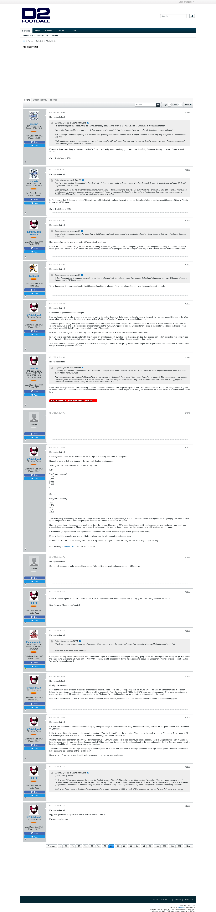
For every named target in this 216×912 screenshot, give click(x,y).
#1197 (187, 677)
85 (144, 846)
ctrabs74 (34, 124)
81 (118, 846)
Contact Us (166, 900)
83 (131, 846)
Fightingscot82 (34, 642)
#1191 (187, 357)
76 (85, 846)
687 (179, 846)
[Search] (192, 16)
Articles (48, 30)
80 (111, 846)
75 (79, 846)
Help (155, 900)
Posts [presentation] (27, 100)
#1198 (187, 718)
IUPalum (34, 368)
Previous (51, 846)
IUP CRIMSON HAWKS (34, 233)
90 (150, 846)
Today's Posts (29, 35)
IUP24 (34, 603)
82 (124, 846)
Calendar (54, 35)
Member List (42, 35)
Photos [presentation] (53, 100)
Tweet (35, 145)
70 (73, 846)
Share (36, 142)
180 (164, 846)
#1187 (187, 170)
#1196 (187, 631)
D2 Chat (72, 30)
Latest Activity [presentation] (40, 100)
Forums (26, 31)
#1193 (187, 448)
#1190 (187, 304)
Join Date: (30, 136)
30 (66, 846)
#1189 (187, 265)
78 (98, 846)
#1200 (187, 806)
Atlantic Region (51, 41)
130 (157, 846)
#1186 (187, 113)
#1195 (187, 592)
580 (172, 846)
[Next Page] (181, 104)
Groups (60, 30)
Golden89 (34, 276)
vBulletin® (181, 907)
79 (105, 846)
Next (188, 846)
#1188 (187, 221)
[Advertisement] (108, 72)
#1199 (187, 767)
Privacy (177, 900)
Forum (30, 41)
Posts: (31, 138)
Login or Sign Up (185, 2)
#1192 (187, 413)
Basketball (39, 41)
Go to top (188, 900)
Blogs (37, 30)
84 (137, 846)
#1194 (187, 557)
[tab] (27, 100)
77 (92, 846)
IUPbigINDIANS (33, 315)
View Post (88, 123)
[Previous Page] (179, 104)
